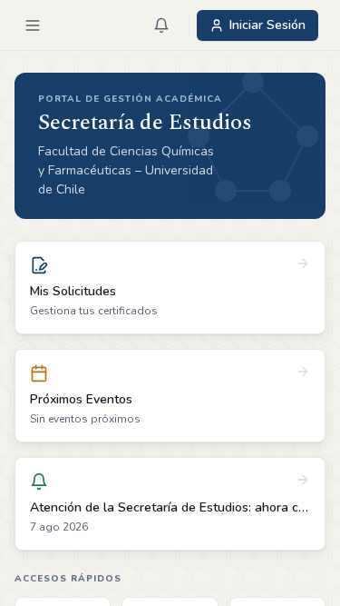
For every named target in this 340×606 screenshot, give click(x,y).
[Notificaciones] (161, 25)
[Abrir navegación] (33, 25)
